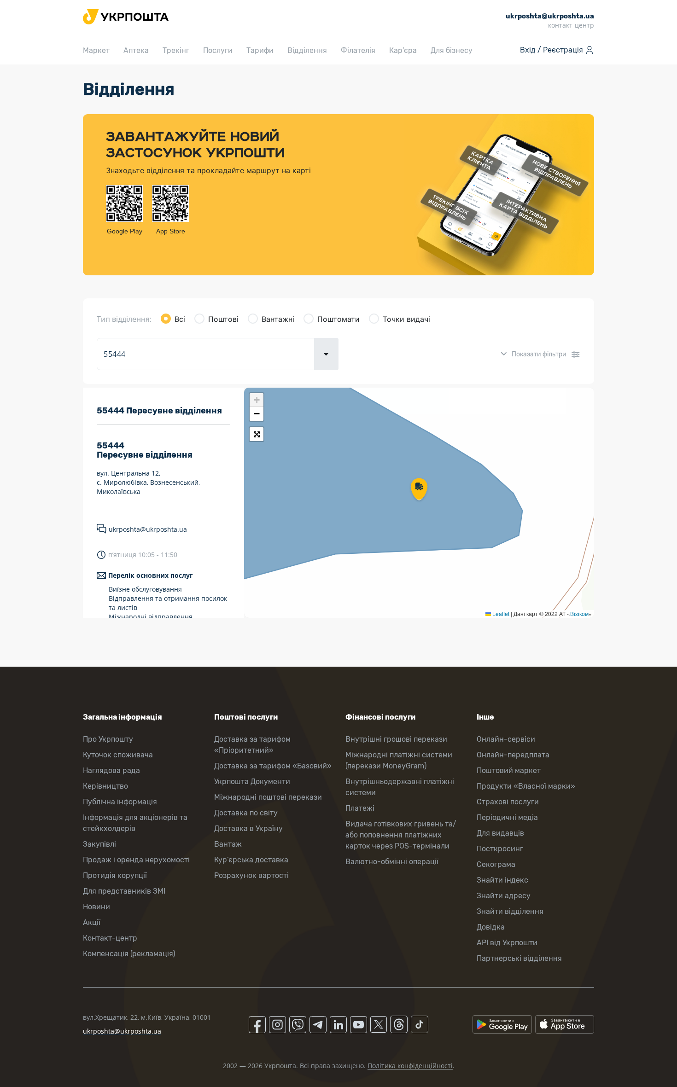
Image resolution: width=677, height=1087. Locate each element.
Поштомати (338, 319)
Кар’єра (403, 50)
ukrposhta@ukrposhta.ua (148, 529)
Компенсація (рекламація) (129, 953)
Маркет (96, 50)
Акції (91, 922)
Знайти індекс (502, 880)
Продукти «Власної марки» (526, 786)
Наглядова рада (111, 770)
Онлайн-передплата (513, 754)
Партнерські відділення (519, 958)
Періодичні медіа (507, 817)
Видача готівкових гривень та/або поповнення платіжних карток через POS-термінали (400, 835)
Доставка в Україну (248, 828)
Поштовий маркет (509, 770)
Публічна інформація (120, 801)
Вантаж (228, 844)
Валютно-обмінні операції (391, 861)
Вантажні (278, 319)
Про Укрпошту (108, 739)
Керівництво (105, 786)
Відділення (307, 50)
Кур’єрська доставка (251, 859)
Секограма (496, 864)
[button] (419, 490)
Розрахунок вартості (251, 875)
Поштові (223, 319)
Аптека (136, 50)
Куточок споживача (118, 754)
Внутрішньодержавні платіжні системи (399, 787)
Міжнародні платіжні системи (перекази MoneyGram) (398, 760)
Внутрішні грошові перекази (396, 739)
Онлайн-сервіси (506, 739)
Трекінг (176, 50)
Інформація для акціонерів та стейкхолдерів (135, 823)
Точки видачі (406, 319)
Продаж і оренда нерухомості (136, 859)
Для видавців (500, 833)
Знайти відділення (510, 911)
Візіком (579, 613)
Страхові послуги (508, 801)
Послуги (218, 50)
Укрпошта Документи (252, 781)
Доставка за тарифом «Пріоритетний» (252, 745)
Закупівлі (99, 844)
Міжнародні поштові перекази (268, 797)
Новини (96, 906)
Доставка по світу (246, 812)
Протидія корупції (115, 875)
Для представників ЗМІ (124, 891)
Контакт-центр (110, 938)
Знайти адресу (504, 895)
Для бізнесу (452, 50)
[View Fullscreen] (256, 434)
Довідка (491, 927)
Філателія (358, 50)
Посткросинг (500, 848)
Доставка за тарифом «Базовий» (273, 765)
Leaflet (500, 613)
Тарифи (260, 50)
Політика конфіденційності (410, 1065)
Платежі (359, 808)
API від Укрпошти (507, 942)
